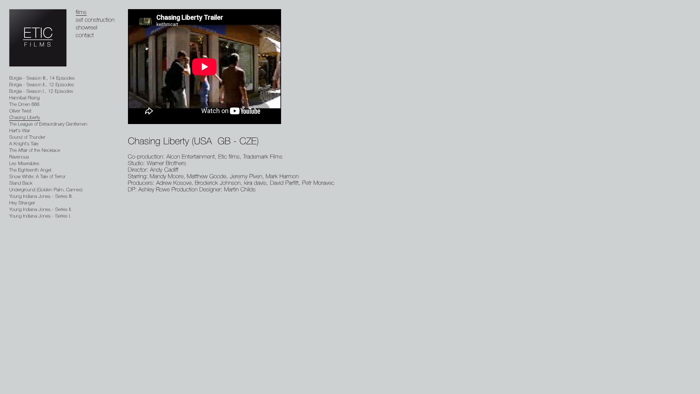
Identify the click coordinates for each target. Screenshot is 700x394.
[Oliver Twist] (20, 111)
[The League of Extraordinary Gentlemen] (48, 124)
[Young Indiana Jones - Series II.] (40, 209)
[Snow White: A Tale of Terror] (37, 176)
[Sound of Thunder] (27, 137)
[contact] (85, 35)
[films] (81, 12)
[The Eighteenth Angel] (30, 170)
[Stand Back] (20, 183)
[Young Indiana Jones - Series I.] (40, 216)
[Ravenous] (19, 157)
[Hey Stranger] (22, 203)
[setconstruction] (95, 20)
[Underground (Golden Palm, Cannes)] (46, 190)
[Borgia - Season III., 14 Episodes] (42, 78)
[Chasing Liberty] (24, 118)
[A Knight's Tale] (23, 144)
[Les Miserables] (24, 163)
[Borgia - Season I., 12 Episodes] (41, 91)
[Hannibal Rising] (24, 98)
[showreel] (87, 27)
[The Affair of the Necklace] (34, 150)
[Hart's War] (19, 131)
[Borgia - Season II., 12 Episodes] (41, 85)
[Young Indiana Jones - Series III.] (41, 196)
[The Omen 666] (24, 104)
